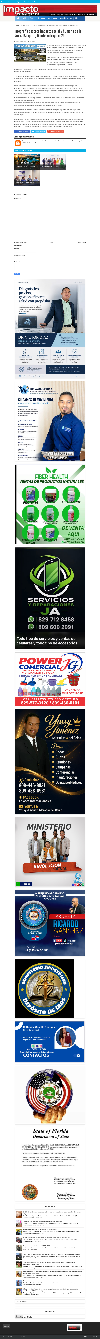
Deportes (32, 18)
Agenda (19, 2)
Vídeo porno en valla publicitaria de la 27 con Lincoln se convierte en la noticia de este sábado (51, 1254)
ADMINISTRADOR (22, 1301)
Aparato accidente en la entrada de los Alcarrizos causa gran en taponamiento (46, 1237)
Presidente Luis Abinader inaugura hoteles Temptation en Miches (42, 1221)
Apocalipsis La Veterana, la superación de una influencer (40, 1229)
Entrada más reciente (20, 242)
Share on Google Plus (57, 131)
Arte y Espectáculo (30, 2)
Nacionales (32, 41)
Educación (11, 2)
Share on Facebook (23, 131)
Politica (25, 18)
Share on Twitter (40, 131)
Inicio (51, 242)
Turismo (3, 2)
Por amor (26, 1281)
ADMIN (6, 1326)
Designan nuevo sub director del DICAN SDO (36, 1246)
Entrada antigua (81, 242)
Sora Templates (92, 1337)
